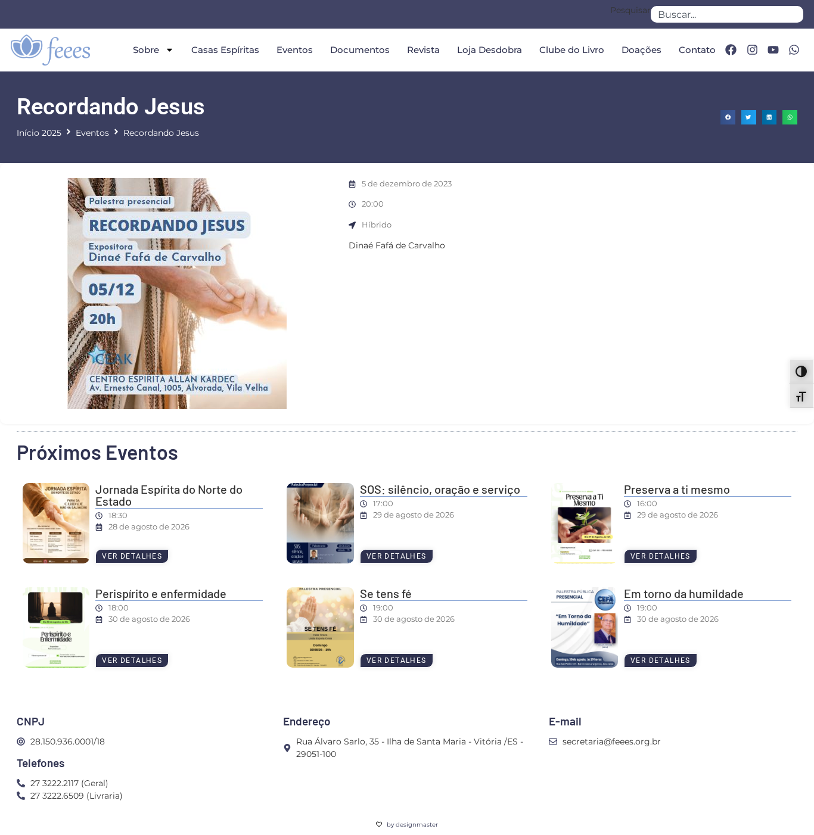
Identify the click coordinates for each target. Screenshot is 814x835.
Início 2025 (39, 132)
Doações (641, 49)
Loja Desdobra (489, 49)
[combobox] (727, 14)
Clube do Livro (571, 49)
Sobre (146, 49)
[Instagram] (752, 50)
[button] (727, 117)
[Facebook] (731, 50)
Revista (423, 49)
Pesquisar (630, 10)
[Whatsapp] (794, 50)
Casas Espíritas (225, 49)
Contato (697, 49)
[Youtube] (773, 50)
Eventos (294, 49)
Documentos (360, 49)
